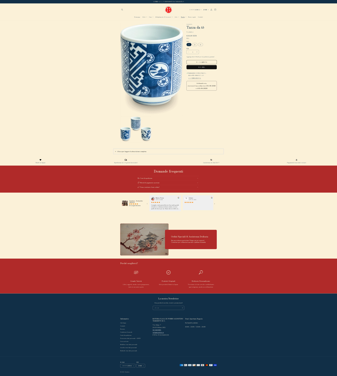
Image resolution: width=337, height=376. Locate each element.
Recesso (122, 329)
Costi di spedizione (126, 335)
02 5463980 (157, 330)
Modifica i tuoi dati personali (128, 344)
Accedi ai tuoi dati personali (128, 347)
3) (200, 44)
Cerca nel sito (124, 341)
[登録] (182, 308)
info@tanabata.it (158, 332)
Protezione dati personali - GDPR (130, 338)
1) (189, 44)
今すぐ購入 (201, 67)
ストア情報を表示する (194, 78)
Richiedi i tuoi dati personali (128, 350)
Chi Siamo (123, 323)
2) (194, 44)
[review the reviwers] (161, 198)
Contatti (122, 326)
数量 (187, 48)
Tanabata (127, 372)
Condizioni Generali (126, 332)
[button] (122, 10)
